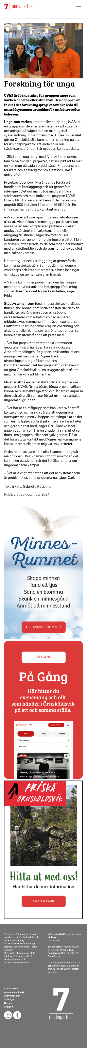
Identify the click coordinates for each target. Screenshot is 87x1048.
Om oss (8, 1003)
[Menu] (78, 7)
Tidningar (9, 999)
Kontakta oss (11, 988)
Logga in (9, 1007)
